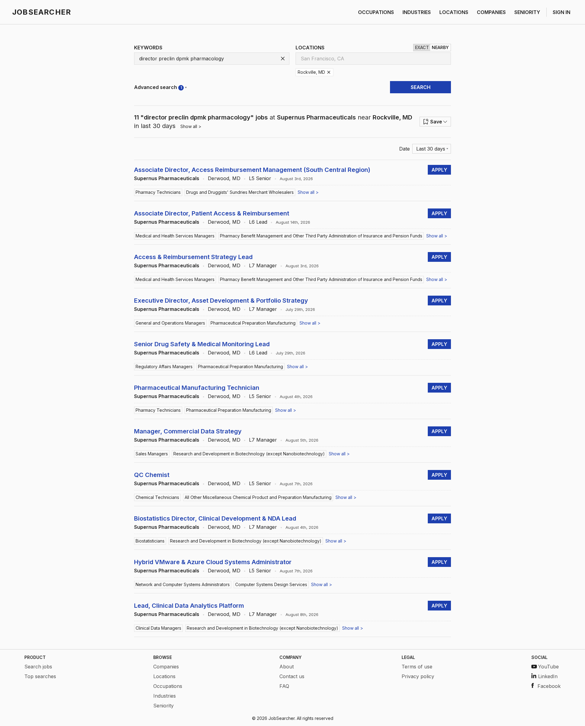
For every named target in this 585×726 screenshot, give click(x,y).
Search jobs (38, 667)
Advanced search (158, 87)
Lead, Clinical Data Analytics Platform (189, 605)
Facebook (549, 686)
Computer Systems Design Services (271, 584)
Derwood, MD (224, 178)
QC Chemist (151, 475)
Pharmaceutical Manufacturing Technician (196, 387)
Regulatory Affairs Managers (164, 366)
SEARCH (421, 87)
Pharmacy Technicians (158, 192)
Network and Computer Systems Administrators (183, 584)
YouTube (548, 667)
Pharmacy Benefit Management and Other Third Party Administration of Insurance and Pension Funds (321, 235)
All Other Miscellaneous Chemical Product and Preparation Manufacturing (258, 497)
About (286, 667)
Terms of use (417, 667)
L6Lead (258, 222)
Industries (164, 696)
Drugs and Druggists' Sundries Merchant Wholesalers (240, 192)
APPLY (439, 170)
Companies (166, 667)
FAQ (284, 686)
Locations (164, 676)
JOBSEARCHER (41, 12)
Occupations (167, 686)
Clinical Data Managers (158, 628)
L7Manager (263, 265)
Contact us (291, 676)
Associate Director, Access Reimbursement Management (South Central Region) (252, 169)
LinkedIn (548, 676)
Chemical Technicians (157, 497)
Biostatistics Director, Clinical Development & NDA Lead (215, 518)
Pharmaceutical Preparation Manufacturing (253, 323)
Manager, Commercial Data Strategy (188, 431)
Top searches (40, 676)
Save (436, 122)
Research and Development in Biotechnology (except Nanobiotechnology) (249, 453)
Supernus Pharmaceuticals (166, 178)
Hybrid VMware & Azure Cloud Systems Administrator (213, 562)
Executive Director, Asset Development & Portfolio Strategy (221, 300)
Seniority (163, 706)
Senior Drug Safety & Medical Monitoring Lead (202, 344)
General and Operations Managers (170, 323)
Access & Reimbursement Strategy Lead (193, 257)
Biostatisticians (150, 540)
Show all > (190, 126)
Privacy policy (418, 676)
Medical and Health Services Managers (175, 235)
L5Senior (260, 178)
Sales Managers (152, 453)
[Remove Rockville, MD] (328, 72)
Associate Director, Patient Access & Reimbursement (211, 213)
